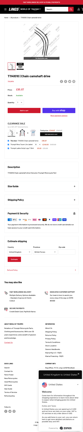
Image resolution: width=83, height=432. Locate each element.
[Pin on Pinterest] (65, 81)
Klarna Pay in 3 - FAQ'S (53, 353)
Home (6, 18)
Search (7, 368)
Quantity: (11, 102)
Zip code (62, 247)
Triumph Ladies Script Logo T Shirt (22, 148)
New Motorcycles (10, 378)
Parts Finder (9, 375)
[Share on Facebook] (61, 81)
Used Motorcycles (11, 382)
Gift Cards (8, 385)
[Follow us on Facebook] (5, 411)
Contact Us (8, 342)
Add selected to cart (51, 134)
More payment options (58, 115)
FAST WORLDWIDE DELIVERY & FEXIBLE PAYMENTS (41, 2)
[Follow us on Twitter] (9, 411)
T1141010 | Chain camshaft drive (24, 141)
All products (14, 18)
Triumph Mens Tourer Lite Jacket (21, 144)
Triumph (11, 81)
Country (11, 247)
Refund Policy (12, 270)
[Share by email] (73, 81)
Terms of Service (10, 392)
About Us (48, 328)
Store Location (51, 346)
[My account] (79, 9)
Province (36, 247)
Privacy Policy (50, 339)
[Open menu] (5, 9)
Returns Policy (50, 335)
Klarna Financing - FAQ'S (54, 356)
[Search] (71, 9)
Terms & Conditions (52, 342)
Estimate (14, 259)
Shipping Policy (51, 332)
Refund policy (9, 396)
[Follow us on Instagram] (14, 411)
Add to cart (24, 110)
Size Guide (8, 389)
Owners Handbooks (52, 349)
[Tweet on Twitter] (69, 81)
